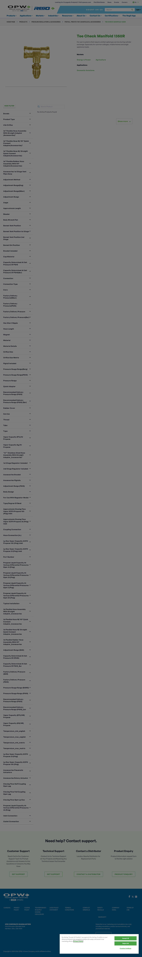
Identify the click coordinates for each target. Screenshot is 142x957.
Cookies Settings (125, 948)
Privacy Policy (78, 941)
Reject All (125, 943)
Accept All (125, 938)
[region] (99, 944)
